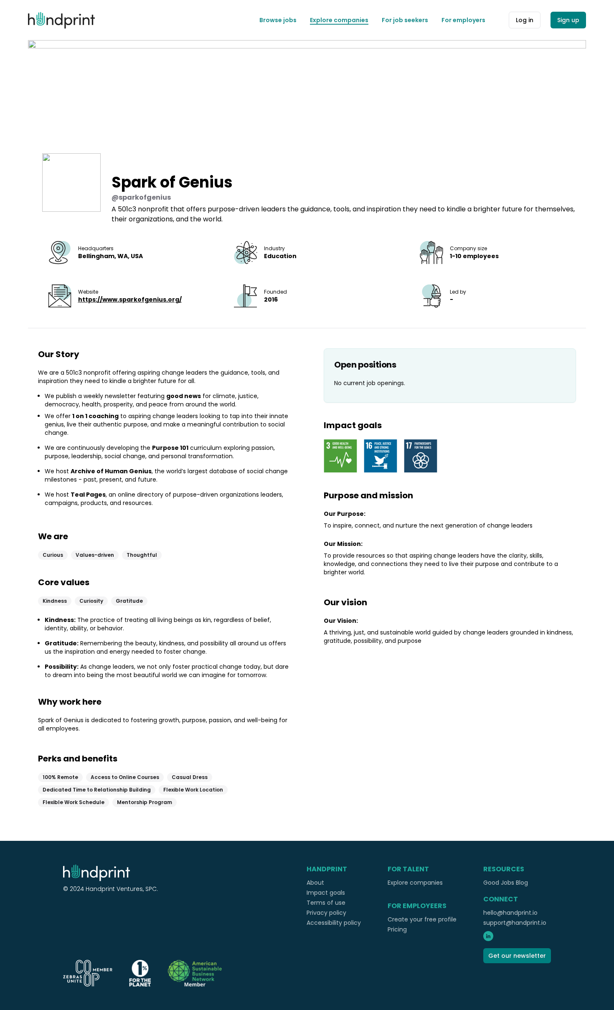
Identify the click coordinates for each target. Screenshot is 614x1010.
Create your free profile (422, 919)
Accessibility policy (334, 923)
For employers (463, 20)
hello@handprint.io (510, 912)
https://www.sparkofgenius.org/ (130, 299)
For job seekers (405, 20)
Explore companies (339, 20)
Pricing (397, 929)
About (315, 882)
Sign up (568, 20)
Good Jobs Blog (505, 882)
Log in (524, 20)
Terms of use (326, 902)
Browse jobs (278, 20)
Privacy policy (326, 912)
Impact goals (326, 892)
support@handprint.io (514, 923)
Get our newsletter (517, 956)
